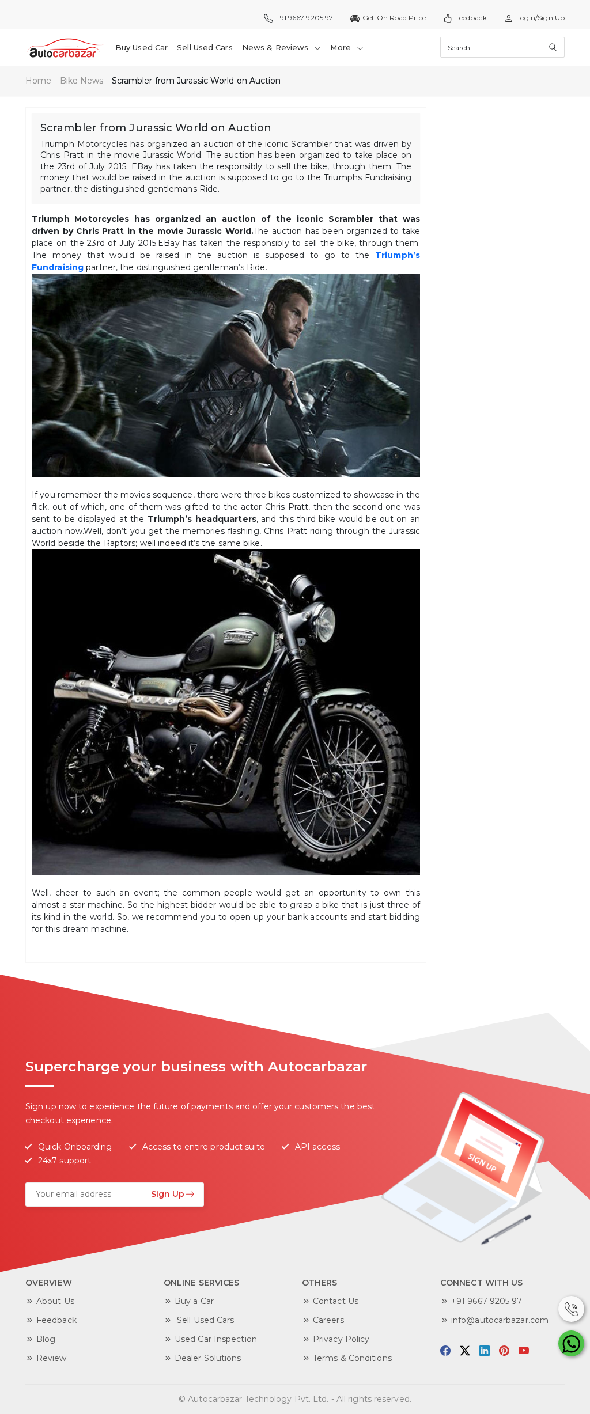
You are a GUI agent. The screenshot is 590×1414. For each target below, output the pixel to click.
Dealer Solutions (208, 1358)
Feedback (471, 17)
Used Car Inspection (216, 1339)
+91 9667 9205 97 (487, 1301)
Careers (328, 1320)
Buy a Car (194, 1301)
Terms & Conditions (352, 1358)
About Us (55, 1301)
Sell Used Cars (204, 47)
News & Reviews (276, 47)
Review (51, 1358)
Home (38, 80)
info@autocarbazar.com (500, 1320)
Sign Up (167, 1194)
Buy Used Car (141, 47)
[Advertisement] (511, 179)
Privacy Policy (341, 1339)
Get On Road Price (394, 17)
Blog (45, 1339)
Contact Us (335, 1301)
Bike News (82, 80)
